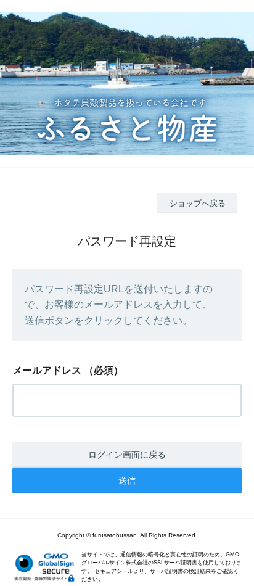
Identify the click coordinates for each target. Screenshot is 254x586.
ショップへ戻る (198, 203)
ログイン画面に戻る (127, 455)
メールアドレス (46, 370)
